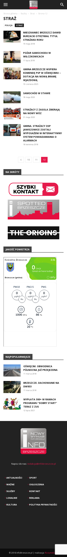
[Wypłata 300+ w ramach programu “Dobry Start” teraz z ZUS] (12, 404)
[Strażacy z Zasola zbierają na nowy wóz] (12, 114)
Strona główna (10, 13)
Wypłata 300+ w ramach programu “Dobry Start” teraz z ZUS (40, 403)
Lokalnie (11, 497)
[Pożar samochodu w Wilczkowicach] (12, 57)
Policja (9, 25)
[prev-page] (21, 160)
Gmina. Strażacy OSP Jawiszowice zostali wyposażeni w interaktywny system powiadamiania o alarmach (42, 133)
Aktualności (14, 477)
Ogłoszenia (36, 484)
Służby (24, 13)
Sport (33, 477)
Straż (32, 13)
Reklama (34, 497)
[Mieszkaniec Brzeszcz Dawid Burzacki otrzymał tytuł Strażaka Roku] (12, 37)
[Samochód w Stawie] (12, 97)
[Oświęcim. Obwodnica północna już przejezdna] (12, 370)
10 (28, 159)
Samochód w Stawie (36, 93)
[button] (5, 4)
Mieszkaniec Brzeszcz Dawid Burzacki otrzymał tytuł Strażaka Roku (42, 36)
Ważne (10, 484)
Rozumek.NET (51, 552)
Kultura (11, 504)
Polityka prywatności (43, 504)
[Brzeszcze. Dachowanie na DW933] (12, 387)
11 (36, 159)
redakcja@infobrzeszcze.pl (41, 463)
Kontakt (34, 491)
